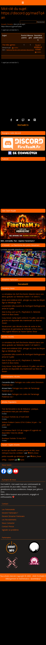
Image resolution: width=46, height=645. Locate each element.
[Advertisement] (23, 90)
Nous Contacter (8, 523)
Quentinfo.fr (36, 578)
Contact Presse (8, 526)
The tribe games (8, 45)
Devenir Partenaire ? (10, 513)
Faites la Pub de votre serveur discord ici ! (20, 50)
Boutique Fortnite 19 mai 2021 (14, 438)
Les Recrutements (9, 519)
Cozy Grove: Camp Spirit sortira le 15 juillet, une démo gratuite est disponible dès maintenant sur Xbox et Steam (23, 320)
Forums (10, 24)
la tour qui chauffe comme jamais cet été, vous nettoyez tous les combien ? (20, 451)
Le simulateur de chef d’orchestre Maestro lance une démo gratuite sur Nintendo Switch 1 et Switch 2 (23, 295)
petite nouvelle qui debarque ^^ (14, 456)
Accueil (3, 24)
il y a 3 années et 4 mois (38, 47)
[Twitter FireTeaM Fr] (17, 120)
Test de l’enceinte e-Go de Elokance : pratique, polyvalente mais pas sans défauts (20, 410)
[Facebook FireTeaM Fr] (11, 120)
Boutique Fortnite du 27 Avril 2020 (15, 417)
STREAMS (28, 249)
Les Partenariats (8, 509)
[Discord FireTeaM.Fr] (35, 120)
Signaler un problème (10, 530)
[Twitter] (9, 471)
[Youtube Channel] (15, 471)
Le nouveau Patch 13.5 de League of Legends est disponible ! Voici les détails (21, 431)
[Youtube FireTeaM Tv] (29, 120)
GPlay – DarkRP (8, 460)
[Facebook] (3, 471)
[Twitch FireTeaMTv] (23, 120)
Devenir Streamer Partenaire (13, 516)
